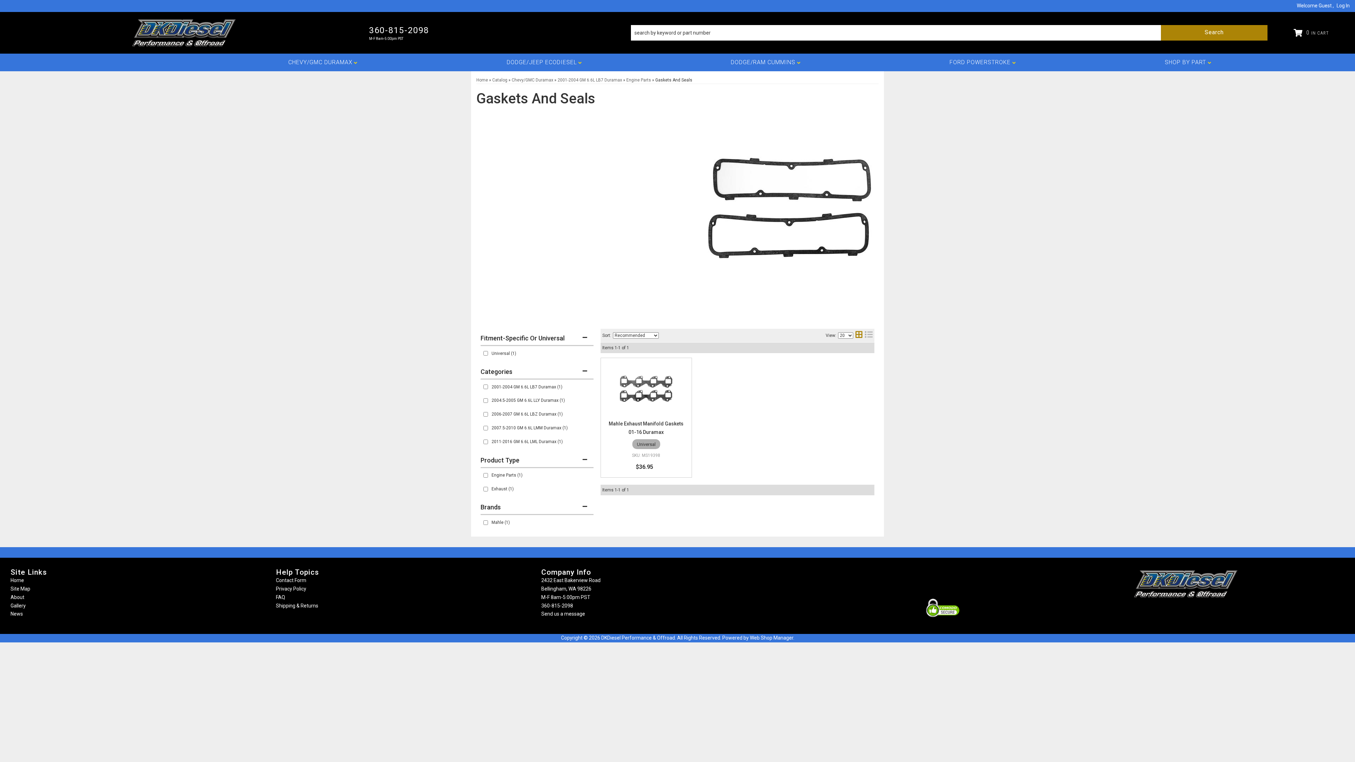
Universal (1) (504, 353)
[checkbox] (485, 353)
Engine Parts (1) (507, 475)
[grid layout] (859, 335)
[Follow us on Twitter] (1193, 611)
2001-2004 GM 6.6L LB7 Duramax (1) (527, 387)
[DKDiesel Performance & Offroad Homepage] (184, 32)
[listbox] (636, 335)
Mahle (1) (501, 522)
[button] (949, 33)
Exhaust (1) (503, 488)
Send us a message (563, 614)
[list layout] (869, 335)
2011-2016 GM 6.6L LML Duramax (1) (527, 441)
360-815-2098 (557, 606)
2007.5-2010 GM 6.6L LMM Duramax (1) (530, 427)
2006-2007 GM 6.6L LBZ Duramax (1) (527, 414)
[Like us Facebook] (1174, 611)
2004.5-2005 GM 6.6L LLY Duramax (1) (528, 400)
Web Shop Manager (771, 638)
